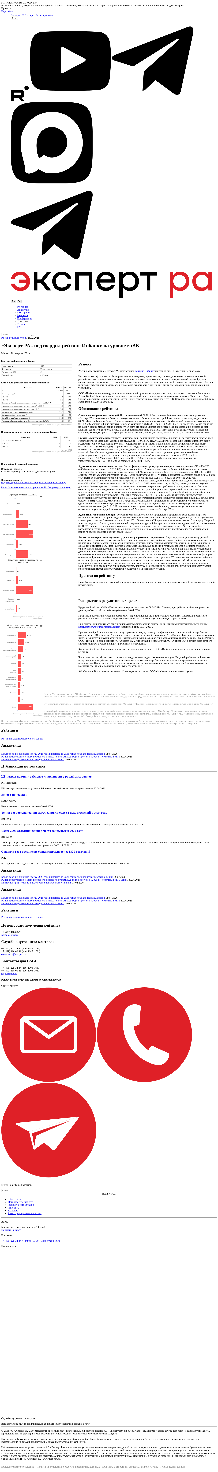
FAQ (19, 327)
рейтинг (139, 371)
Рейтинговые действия (13, 337)
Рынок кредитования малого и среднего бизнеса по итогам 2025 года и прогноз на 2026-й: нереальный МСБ (61, 756)
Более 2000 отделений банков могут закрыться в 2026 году (42, 830)
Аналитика (23, 309)
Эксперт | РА (18, 15)
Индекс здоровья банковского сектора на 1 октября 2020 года (33, 482)
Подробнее (7, 11)
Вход (14, 18)
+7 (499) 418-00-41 (32, 1240)
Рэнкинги (22, 315)
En (13, 301)
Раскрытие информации (21, 1204)
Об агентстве (15, 1199)
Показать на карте (11, 1230)
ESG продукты (25, 312)
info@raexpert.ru (51, 1240)
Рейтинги (22, 306)
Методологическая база (20, 1202)
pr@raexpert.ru (9, 973)
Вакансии (13, 1210)
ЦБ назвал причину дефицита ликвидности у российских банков (46, 776)
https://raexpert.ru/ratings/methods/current (99, 626)
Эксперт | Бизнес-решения (39, 15)
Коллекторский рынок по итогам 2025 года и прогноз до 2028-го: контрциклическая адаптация (53, 753)
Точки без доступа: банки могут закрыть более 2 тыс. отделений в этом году (54, 812)
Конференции (24, 318)
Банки (109, 877)
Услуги (21, 324)
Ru (19, 301)
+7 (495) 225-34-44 (11, 1240)
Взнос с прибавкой (14, 794)
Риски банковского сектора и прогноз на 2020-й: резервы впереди (36, 487)
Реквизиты (13, 1207)
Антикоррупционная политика (24, 1213)
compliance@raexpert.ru (13, 954)
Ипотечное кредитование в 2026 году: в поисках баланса (32, 759)
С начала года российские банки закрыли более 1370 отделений (45, 851)
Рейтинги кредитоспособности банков (22, 738)
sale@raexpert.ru (9, 935)
